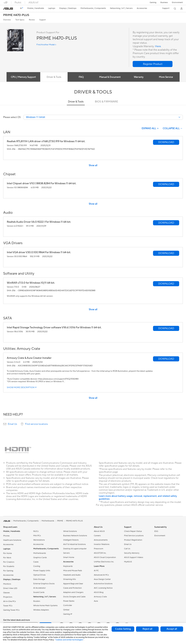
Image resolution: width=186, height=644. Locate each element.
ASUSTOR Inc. (100, 553)
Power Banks (68, 601)
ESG (156, 531)
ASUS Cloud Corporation (105, 557)
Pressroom (98, 549)
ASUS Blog (98, 592)
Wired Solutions (70, 531)
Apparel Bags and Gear (73, 583)
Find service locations (36, 424)
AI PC (96, 570)
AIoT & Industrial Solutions (74, 544)
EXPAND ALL (149, 128)
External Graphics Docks (44, 583)
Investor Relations (101, 544)
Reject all (147, 628)
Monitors (7, 584)
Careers (97, 535)
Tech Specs (19, 20)
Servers (66, 553)
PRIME (60, 521)
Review (32, 20)
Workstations (39, 540)
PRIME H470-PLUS (16, 15)
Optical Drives (39, 575)
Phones (6, 536)
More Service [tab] (166, 77)
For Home (7, 553)
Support (42, 20)
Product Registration (133, 540)
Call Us (127, 549)
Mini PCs (37, 535)
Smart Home (68, 557)
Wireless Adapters (41, 610)
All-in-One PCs (9, 601)
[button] (153, 2)
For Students (8, 566)
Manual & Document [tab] (110, 77)
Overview (7, 20)
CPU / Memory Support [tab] (23, 77)
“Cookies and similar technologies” (69, 640)
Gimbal (66, 610)
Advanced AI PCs (101, 575)
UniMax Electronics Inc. (104, 562)
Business (164, 2)
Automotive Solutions (103, 583)
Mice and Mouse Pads (72, 570)
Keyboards (68, 566)
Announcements (101, 540)
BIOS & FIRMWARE (106, 101)
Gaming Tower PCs (11, 610)
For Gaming (8, 571)
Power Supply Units (41, 570)
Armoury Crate (100, 597)
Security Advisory (131, 553)
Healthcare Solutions (12, 540)
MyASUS (128, 562)
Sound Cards (38, 592)
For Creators (8, 562)
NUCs (36, 531)
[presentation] (4, 424)
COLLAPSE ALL (171, 128)
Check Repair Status (133, 531)
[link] (8, 9)
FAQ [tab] (81, 77)
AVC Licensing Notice (103, 588)
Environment (177, 2)
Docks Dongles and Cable (74, 597)
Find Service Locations (134, 535)
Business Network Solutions (75, 535)
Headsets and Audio (72, 575)
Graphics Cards (40, 557)
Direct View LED (10, 588)
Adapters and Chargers (73, 592)
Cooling (36, 566)
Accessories (8, 544)
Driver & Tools (76, 101)
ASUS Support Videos (133, 557)
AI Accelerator (39, 588)
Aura (96, 601)
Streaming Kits (69, 579)
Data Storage (39, 579)
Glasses (6, 592)
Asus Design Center (102, 579)
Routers (36, 601)
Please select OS (12, 117)
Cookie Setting (123, 628)
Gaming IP (67, 614)
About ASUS (99, 531)
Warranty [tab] (138, 77)
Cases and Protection (72, 588)
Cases (36, 562)
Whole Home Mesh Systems (45, 605)
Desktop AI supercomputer (75, 549)
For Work (7, 558)
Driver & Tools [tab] (54, 77)
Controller (67, 605)
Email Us (12, 424)
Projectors (7, 597)
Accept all (172, 628)
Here (158, 46)
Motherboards (39, 553)
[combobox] (103, 117)
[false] (152, 64)
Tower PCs (7, 606)
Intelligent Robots (71, 540)
